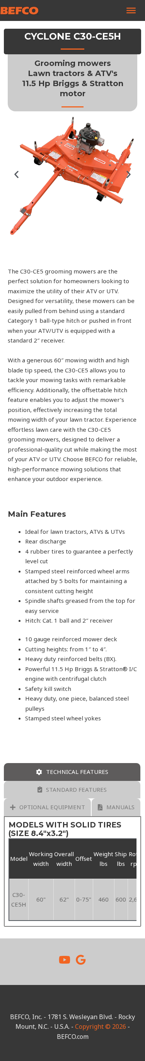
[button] (16, 174)
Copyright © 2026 (100, 1026)
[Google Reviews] (81, 960)
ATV (91, 291)
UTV (112, 291)
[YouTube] (64, 960)
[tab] (72, 772)
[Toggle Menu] (131, 10)
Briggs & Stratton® (101, 669)
